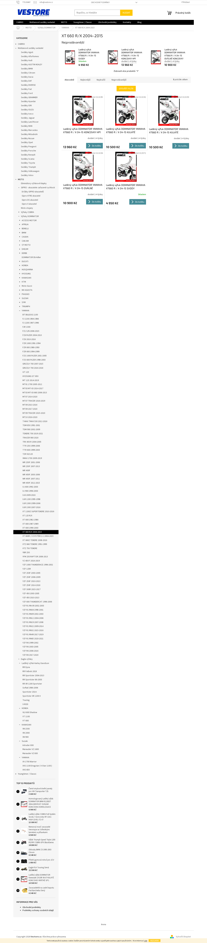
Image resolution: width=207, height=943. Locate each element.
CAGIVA (25, 236)
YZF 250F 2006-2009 (31, 577)
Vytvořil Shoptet (183, 936)
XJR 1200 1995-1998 (31, 499)
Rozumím (154, 940)
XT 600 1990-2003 (30, 527)
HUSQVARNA (27, 269)
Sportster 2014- (30, 691)
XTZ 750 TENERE (30, 548)
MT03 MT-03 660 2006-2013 (35, 392)
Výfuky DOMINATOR (30, 216)
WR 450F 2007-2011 (31, 478)
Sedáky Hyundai (28, 101)
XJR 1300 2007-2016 (31, 507)
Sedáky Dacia (27, 76)
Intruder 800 (28, 745)
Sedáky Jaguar (28, 118)
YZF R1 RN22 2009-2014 (33, 626)
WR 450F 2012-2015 (31, 482)
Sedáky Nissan (27, 138)
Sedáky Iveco (27, 113)
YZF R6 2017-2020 (30, 655)
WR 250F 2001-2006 (31, 462)
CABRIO (21, 44)
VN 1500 (26, 728)
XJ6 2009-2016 (29, 495)
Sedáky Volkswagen (30, 171)
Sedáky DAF (26, 80)
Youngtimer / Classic (27, 773)
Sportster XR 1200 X (32, 696)
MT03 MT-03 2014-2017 (33, 388)
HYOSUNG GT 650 (30, 376)
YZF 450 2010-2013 (31, 597)
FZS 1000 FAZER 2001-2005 (35, 355)
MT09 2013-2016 (30, 404)
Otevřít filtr (126, 88)
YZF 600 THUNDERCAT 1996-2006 (37, 601)
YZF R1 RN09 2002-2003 (33, 614)
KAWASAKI (26, 277)
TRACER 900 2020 (30, 437)
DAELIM (25, 249)
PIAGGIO (25, 294)
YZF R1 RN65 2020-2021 (33, 638)
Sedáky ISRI (26, 105)
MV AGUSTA (27, 290)
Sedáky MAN (26, 126)
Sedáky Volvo (27, 175)
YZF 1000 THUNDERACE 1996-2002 (38, 564)
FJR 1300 (26, 327)
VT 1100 (26, 716)
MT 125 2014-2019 (31, 380)
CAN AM (25, 241)
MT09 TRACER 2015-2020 (34, 413)
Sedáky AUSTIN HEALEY (31, 64)
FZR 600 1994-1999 (31, 351)
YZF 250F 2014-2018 (31, 585)
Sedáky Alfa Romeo (30, 56)
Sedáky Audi (26, 60)
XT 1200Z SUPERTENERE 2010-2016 (38, 511)
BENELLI (25, 228)
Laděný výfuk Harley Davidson (35, 663)
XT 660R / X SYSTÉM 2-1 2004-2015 (38, 536)
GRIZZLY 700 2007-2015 (33, 363)
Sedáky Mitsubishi (29, 134)
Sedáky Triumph (28, 167)
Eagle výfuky (27, 659)
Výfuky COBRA (27, 212)
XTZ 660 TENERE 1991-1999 (35, 544)
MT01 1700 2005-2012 (32, 384)
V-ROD (25, 704)
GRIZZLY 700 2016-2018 (33, 368)
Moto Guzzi (27, 286)
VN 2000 (26, 732)
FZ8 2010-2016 (29, 339)
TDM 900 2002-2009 (31, 429)
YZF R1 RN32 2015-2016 (33, 630)
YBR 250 (26, 552)
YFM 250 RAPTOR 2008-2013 (35, 556)
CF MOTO (26, 244)
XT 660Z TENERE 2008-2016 (35, 540)
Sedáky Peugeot (28, 146)
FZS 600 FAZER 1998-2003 (34, 359)
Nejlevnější (85, 79)
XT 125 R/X (27, 515)
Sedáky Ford (27, 93)
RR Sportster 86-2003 (32, 679)
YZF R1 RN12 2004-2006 (33, 618)
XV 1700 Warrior (30, 761)
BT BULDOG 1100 (30, 314)
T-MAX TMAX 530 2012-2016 (35, 421)
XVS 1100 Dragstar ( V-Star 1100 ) (37, 765)
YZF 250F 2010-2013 (31, 581)
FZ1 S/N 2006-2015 (31, 331)
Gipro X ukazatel (29, 203)
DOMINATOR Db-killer (31, 257)
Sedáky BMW (27, 68)
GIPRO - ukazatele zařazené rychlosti (38, 187)
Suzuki (25, 741)
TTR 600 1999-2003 (31, 450)
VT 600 (26, 720)
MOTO (21, 179)
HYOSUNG (26, 273)
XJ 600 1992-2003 (30, 486)
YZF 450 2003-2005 (31, 593)
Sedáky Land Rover (30, 121)
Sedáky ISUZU (27, 109)
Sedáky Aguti (27, 52)
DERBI (24, 253)
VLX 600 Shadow (30, 712)
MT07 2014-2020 (30, 396)
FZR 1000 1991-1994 (31, 343)
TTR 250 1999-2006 (31, 445)
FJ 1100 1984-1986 (31, 318)
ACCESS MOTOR (29, 220)
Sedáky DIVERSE (28, 85)
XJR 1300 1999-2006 (31, 503)
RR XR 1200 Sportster (32, 683)
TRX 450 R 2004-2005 (32, 441)
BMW (24, 232)
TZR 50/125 (28, 454)
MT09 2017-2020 (30, 409)
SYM (24, 302)
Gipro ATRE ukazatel (31, 195)
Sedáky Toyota (28, 162)
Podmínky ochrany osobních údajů (38, 910)
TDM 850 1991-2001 (31, 425)
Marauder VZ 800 (30, 753)
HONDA (25, 265)
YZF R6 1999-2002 (30, 642)
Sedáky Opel (27, 142)
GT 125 (26, 372)
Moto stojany (27, 208)
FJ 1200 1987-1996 (31, 322)
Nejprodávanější (119, 79)
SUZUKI (25, 298)
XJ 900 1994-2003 (30, 491)
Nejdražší (101, 79)
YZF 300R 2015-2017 (31, 589)
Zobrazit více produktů (124, 71)
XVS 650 (26, 769)
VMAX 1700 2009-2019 (32, 458)
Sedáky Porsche (28, 150)
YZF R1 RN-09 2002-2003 (33, 605)
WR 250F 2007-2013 (31, 466)
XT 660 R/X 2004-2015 (32, 532)
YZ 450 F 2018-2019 (31, 560)
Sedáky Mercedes (29, 130)
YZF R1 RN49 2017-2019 (33, 634)
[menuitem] (19, 22)
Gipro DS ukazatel (30, 200)
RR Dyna (26, 667)
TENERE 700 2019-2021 (33, 433)
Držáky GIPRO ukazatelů (33, 191)
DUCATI (25, 261)
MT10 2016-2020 (30, 417)
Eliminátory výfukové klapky (34, 183)
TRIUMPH (26, 306)
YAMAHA (25, 310)
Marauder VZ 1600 (31, 749)
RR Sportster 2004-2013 (33, 675)
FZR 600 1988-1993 (31, 347)
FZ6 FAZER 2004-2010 (32, 335)
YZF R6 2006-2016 (30, 650)
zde (145, 940)
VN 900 (25, 737)
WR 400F (26, 470)
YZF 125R (27, 568)
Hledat (126, 12)
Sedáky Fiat (26, 89)
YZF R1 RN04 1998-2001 (33, 609)
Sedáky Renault (28, 154)
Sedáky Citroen (28, 72)
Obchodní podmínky (100, 2)
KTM (24, 281)
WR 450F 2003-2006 (31, 474)
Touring (26, 700)
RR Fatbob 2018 (30, 671)
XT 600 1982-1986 (30, 519)
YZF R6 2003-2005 (30, 646)
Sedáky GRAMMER (29, 97)
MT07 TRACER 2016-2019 (34, 400)
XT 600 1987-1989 (30, 523)
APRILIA (25, 224)
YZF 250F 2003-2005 (31, 573)
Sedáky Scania (27, 159)
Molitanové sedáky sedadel (30, 48)
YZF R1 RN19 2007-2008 (33, 622)
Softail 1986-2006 (30, 687)
